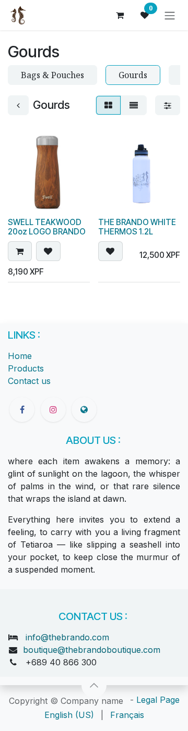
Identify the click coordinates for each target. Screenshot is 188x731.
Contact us (29, 381)
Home (20, 356)
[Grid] (108, 105)
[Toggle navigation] (169, 15)
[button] (20, 251)
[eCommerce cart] (119, 15)
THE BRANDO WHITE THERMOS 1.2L (137, 227)
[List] (134, 105)
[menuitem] (69, 715)
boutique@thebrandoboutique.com (91, 650)
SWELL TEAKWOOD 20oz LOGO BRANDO (47, 227)
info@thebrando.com (67, 637)
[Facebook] (21, 409)
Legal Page (158, 700)
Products (26, 368)
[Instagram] (53, 409)
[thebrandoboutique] (84, 409)
